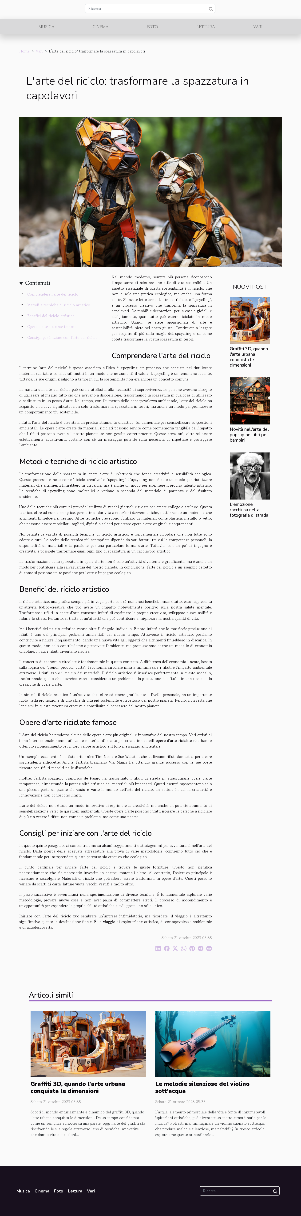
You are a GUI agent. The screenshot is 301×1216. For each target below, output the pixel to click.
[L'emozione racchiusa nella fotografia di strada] (250, 475)
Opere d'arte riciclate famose (51, 326)
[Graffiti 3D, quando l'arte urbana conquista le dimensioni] (250, 320)
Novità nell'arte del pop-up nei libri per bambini (249, 434)
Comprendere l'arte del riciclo (52, 294)
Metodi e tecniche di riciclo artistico (58, 305)
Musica (46, 27)
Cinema (100, 27)
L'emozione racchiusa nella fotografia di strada (249, 509)
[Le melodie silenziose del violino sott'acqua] (212, 1043)
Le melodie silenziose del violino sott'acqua (202, 1087)
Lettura (206, 27)
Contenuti (37, 283)
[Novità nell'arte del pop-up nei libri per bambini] (250, 400)
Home (24, 51)
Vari (257, 27)
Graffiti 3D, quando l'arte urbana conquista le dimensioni (249, 357)
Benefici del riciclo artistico (51, 316)
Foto (152, 27)
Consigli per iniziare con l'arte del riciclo (62, 337)
